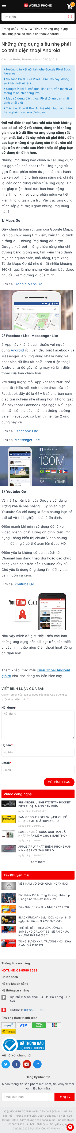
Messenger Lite (27, 440)
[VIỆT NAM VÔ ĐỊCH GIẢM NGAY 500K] (8, 886)
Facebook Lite (26, 431)
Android (17, 350)
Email (6, 763)
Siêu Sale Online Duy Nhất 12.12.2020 (43, 907)
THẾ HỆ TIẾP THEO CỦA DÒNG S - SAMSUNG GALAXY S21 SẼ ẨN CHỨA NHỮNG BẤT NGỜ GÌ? (43, 931)
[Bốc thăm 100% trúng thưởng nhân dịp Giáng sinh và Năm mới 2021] (8, 898)
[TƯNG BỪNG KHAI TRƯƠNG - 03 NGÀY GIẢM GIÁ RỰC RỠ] (8, 943)
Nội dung (8, 707)
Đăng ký (64, 1097)
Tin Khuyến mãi (16, 875)
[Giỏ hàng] (70, 7)
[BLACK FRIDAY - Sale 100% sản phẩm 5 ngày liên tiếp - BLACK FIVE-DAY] (8, 920)
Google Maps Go (28, 284)
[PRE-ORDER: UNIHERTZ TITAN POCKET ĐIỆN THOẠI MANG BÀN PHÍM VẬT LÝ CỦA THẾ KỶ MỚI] (8, 803)
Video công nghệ (18, 794)
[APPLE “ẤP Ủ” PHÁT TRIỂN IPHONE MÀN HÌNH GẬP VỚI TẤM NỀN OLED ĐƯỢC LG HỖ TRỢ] (8, 848)
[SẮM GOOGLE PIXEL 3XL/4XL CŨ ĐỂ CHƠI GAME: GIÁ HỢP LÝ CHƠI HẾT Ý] (8, 819)
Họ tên (7, 745)
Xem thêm (38, 862)
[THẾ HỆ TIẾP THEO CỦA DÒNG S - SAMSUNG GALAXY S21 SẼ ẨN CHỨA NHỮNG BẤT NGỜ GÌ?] (8, 929)
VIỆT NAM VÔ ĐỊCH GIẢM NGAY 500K (43, 883)
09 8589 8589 (26, 970)
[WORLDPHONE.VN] (38, 5)
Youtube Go (24, 584)
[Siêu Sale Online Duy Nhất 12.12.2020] (8, 909)
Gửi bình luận (59, 782)
